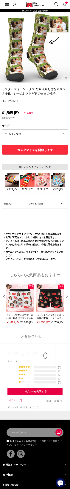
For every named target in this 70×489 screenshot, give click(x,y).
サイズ (6, 126)
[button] (4, 304)
